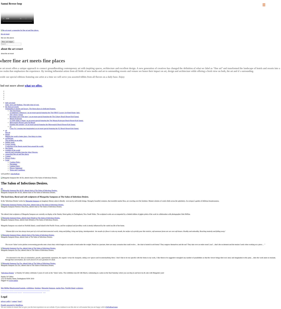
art (7, 131)
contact (14, 301)
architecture (13, 139)
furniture (38, 288)
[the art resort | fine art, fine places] (20, 30)
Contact (8, 156)
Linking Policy (15, 166)
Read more (114, 307)
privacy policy (6, 301)
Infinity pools (9, 142)
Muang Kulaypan (46, 120)
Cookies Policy (15, 162)
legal (19, 301)
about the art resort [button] (7, 53)
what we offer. (33, 85)
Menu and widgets (7, 42)
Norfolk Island (70, 288)
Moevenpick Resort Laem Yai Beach (43, 123)
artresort (14, 288)
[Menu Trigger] (264, 5)
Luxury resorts (24, 145)
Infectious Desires (7, 273)
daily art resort (22, 104)
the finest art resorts (30, 108)
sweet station (13, 281)
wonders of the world (21, 151)
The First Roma (45, 112)
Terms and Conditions (17, 170)
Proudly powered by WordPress (12, 305)
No (109, 307)
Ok (107, 307)
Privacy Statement (16, 168)
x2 (44, 127)
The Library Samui (44, 116)
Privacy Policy (10, 158)
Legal (7, 160)
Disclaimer (13, 164)
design (23, 135)
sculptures (79, 288)
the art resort (5, 34)
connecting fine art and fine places (17, 154)
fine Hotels (9, 148)
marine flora (60, 288)
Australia (22, 288)
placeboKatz (15, 174)
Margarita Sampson (32, 201)
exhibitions (30, 288)
